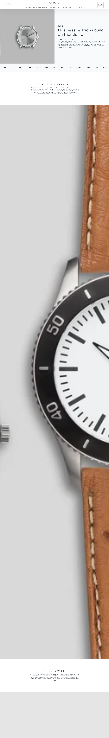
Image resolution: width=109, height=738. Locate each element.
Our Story (80, 7)
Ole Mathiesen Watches (40, 7)
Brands (28, 7)
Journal (64, 7)
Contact (71, 7)
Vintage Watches (54, 7)
